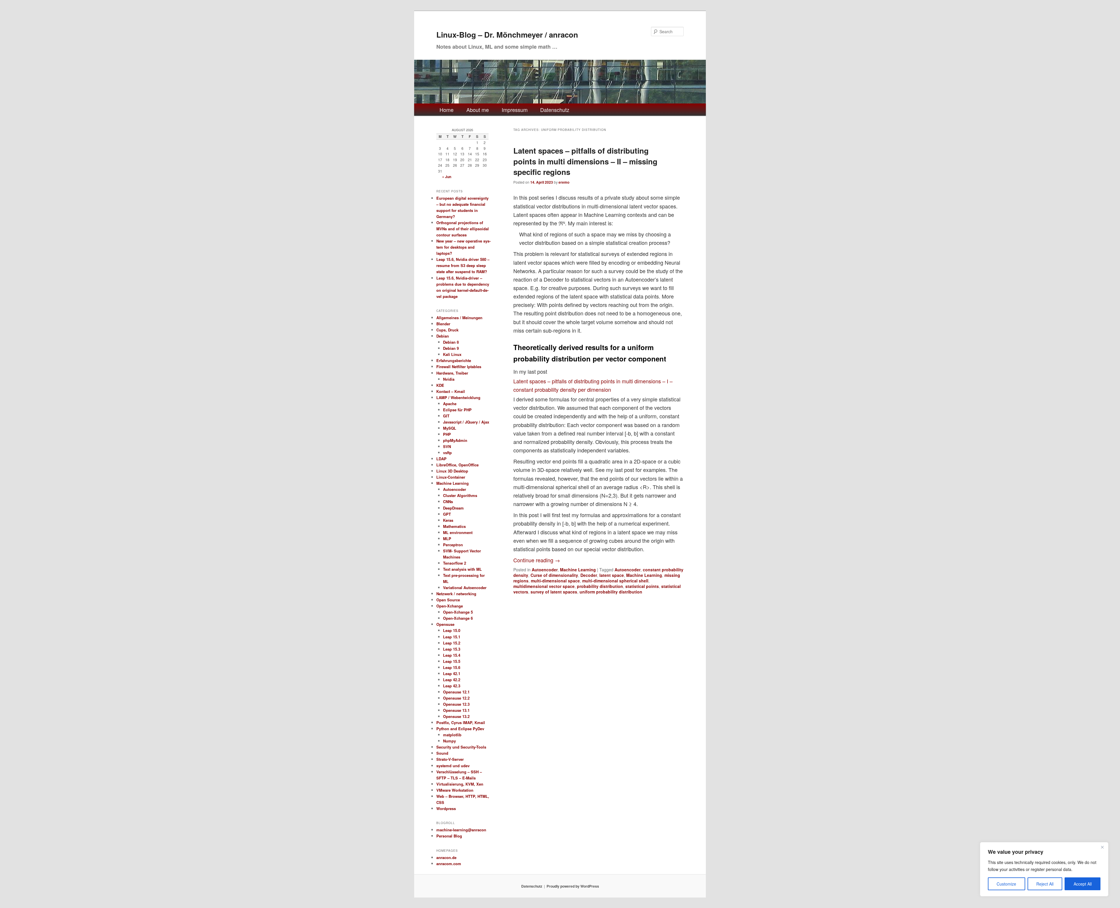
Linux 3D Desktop (452, 471)
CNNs (448, 501)
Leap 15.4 (451, 655)
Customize (1006, 884)
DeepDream (453, 508)
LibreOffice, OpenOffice (457, 465)
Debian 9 (451, 348)
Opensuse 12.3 (456, 704)
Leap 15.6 (451, 667)
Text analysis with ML (462, 569)
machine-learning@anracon (461, 830)
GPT (447, 514)
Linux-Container (450, 477)
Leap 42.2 (451, 679)
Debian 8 (451, 342)
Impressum (515, 109)
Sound (442, 753)
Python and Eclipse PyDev (460, 728)
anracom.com (448, 863)
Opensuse (445, 624)
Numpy (449, 741)
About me (477, 109)
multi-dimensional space (555, 581)
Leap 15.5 (451, 661)
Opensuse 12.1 (456, 692)
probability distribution (600, 586)
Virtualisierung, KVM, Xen (459, 784)
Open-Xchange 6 (458, 618)
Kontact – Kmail (450, 391)
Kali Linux (452, 354)
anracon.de (446, 857)
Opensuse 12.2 (456, 698)
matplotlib (452, 734)
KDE (440, 385)
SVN (447, 446)
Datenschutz (554, 109)
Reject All (1045, 884)
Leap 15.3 (451, 649)
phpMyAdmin (455, 440)
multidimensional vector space (544, 586)
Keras (448, 520)
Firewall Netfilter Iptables (458, 366)
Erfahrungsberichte (453, 360)
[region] (1044, 869)
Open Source (448, 600)
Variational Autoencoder (465, 587)
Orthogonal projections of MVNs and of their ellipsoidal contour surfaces (462, 229)
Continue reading (536, 560)
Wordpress (446, 808)
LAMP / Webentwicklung (458, 397)
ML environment (458, 532)
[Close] (1102, 847)
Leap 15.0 (451, 630)
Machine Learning (578, 569)
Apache (449, 403)
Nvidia (448, 379)
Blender (443, 323)
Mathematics (454, 526)
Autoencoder (545, 569)
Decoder (588, 575)
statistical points (642, 586)
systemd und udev (453, 765)
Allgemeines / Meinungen (459, 317)
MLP (447, 538)
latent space (611, 575)
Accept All (1083, 884)
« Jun (446, 176)
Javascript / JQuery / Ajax (466, 422)
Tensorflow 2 (454, 563)
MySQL (449, 428)
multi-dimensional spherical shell (615, 581)
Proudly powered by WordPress (573, 886)
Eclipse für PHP (457, 409)
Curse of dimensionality (554, 575)
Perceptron (453, 544)
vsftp (447, 452)
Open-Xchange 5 (458, 612)
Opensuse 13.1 (456, 710)
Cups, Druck (447, 330)
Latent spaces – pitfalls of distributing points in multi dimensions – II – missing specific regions (585, 161)
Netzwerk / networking (456, 593)
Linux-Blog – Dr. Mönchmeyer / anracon (507, 34)
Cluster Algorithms (460, 495)
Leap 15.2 (451, 643)
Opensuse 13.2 (456, 716)
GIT (446, 416)
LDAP (441, 458)
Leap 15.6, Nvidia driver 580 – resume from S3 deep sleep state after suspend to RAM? (462, 265)
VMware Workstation (454, 790)
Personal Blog (449, 836)
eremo (564, 182)
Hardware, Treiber (452, 373)
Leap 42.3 (451, 686)
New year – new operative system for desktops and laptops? (463, 247)
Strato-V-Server (450, 759)
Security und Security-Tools (461, 747)
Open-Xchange (449, 606)
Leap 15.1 (451, 637)
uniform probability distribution (611, 592)
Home (447, 109)
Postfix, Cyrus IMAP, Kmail (460, 722)
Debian (442, 336)
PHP (447, 434)
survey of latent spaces (554, 592)
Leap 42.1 (451, 673)
